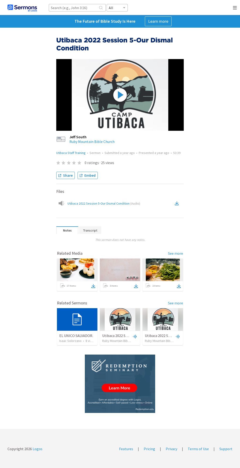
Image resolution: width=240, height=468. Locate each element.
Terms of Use (198, 448)
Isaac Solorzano (70, 341)
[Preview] (134, 336)
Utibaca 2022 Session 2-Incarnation (173, 335)
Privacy (171, 448)
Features (126, 448)
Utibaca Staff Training (71, 153)
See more (175, 253)
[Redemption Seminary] (120, 384)
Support (225, 448)
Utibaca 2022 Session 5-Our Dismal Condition (104, 203)
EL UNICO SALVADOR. (76, 335)
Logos (37, 448)
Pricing (149, 448)
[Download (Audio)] (177, 203)
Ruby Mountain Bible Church (92, 141)
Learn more (158, 21)
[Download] (93, 286)
